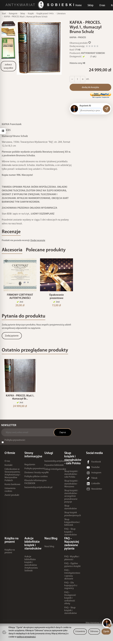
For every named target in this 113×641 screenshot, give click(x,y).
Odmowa (94, 631)
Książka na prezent (10, 551)
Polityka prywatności (15, 440)
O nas (102, 5)
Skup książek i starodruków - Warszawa (71, 484)
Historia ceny (76, 63)
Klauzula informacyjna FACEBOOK (35, 481)
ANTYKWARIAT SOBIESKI (93, 53)
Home (78, 5)
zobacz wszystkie (8, 66)
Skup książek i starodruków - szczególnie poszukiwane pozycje (71, 496)
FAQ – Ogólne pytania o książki (72, 564)
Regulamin (29, 464)
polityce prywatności (26, 637)
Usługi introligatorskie (55, 469)
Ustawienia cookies (10, 489)
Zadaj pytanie (12, 336)
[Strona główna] (40, 5)
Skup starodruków (70, 507)
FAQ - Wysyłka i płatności (71, 558)
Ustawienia (80, 631)
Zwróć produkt (12, 495)
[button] (39, 48)
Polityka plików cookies (36, 476)
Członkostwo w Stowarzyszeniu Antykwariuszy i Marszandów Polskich (12, 475)
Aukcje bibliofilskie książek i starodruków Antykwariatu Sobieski (31, 563)
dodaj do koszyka (90, 87)
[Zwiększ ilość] (72, 79)
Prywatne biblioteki (54, 465)
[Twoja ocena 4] (94, 46)
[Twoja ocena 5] (97, 46)
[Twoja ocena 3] (92, 46)
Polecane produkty (46, 250)
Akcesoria (12, 250)
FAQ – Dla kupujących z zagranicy (70, 586)
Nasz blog (49, 546)
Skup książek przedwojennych (72, 514)
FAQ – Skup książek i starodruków (70, 532)
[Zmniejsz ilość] (82, 79)
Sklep (90, 5)
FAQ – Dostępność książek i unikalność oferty (70, 598)
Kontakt (8, 465)
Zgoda (106, 631)
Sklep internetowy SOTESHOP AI (97, 623)
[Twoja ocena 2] (89, 46)
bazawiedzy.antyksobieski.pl (38, 487)
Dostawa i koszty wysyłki (36, 472)
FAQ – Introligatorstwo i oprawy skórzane (72, 574)
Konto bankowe (12, 484)
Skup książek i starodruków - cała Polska (71, 474)
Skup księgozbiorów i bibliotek (72, 522)
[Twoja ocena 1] (86, 46)
